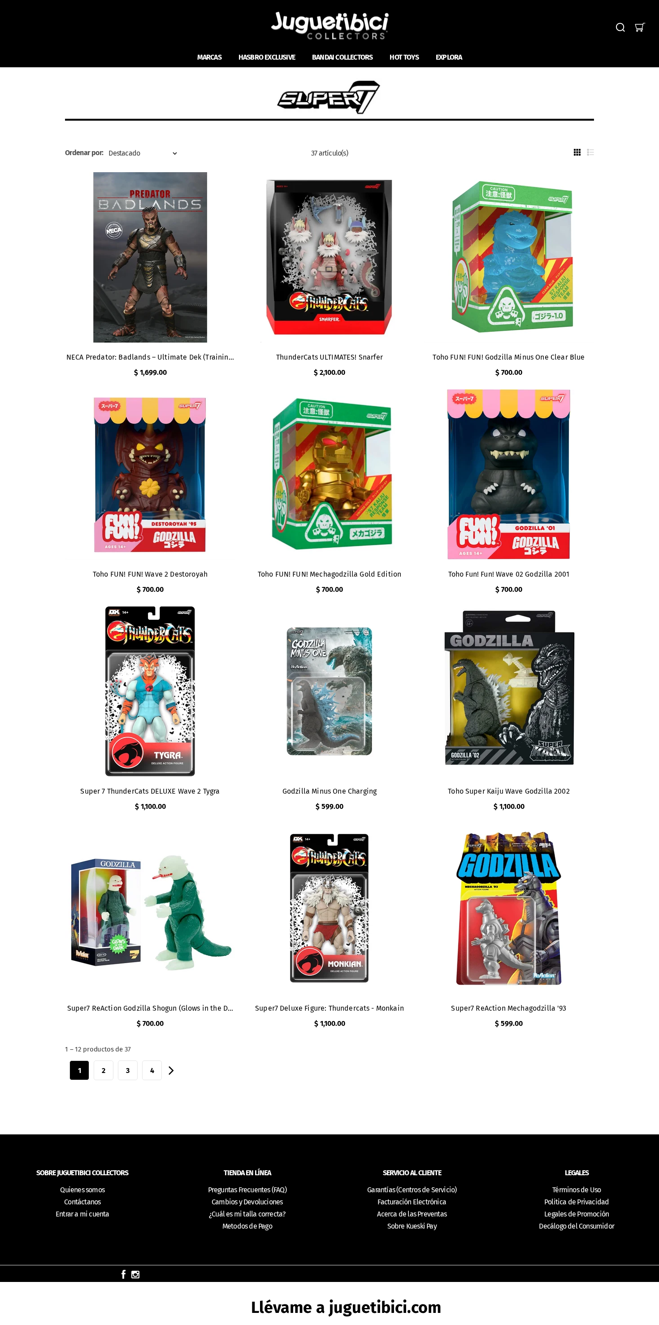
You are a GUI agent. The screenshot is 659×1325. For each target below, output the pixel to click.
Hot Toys (404, 57)
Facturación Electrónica (411, 1202)
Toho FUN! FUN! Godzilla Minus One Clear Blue (509, 357)
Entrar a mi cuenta (82, 1214)
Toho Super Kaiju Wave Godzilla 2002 (509, 791)
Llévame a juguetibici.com (346, 1307)
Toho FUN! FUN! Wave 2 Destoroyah (150, 574)
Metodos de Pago (247, 1226)
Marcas (209, 57)
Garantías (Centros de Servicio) (411, 1190)
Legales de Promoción (576, 1214)
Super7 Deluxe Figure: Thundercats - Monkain (329, 1008)
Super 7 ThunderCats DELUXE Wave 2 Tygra (150, 791)
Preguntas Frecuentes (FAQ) (247, 1190)
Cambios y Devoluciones (247, 1202)
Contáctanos (82, 1202)
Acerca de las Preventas (412, 1214)
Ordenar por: (84, 152)
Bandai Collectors (342, 57)
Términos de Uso (576, 1190)
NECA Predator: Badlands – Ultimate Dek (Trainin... (150, 357)
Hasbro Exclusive (266, 57)
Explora (449, 57)
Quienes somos (82, 1190)
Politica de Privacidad (576, 1202)
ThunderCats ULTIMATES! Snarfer (329, 357)
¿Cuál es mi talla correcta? (247, 1214)
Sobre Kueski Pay (412, 1226)
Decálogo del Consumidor (576, 1226)
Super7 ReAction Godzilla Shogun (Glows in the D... (150, 1008)
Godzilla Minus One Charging (329, 791)
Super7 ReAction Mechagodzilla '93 (508, 1008)
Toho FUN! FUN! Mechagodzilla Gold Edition (330, 574)
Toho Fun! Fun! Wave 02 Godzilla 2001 (509, 574)
